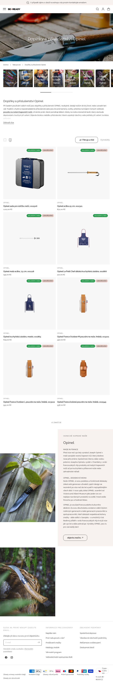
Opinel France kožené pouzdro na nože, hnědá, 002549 (81, 402)
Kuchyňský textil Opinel (56, 79)
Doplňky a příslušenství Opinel (35, 65)
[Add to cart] (29, 196)
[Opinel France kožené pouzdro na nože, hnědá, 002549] (83, 369)
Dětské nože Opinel (102, 79)
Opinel (10, 83)
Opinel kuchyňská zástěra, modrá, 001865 (22, 337)
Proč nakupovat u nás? (55, 638)
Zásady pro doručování (11, 678)
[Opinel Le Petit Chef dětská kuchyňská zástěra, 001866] (83, 238)
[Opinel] (10, 78)
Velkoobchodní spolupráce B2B (59, 657)
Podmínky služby (83, 674)
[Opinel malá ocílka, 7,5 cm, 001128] (29, 238)
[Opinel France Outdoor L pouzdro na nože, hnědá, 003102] (29, 369)
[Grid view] (5, 140)
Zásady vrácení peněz (50, 674)
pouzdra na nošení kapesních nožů (17, 112)
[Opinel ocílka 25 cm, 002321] (83, 173)
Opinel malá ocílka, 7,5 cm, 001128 (18, 271)
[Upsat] (38, 642)
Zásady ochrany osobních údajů (14, 674)
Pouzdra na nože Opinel (41, 79)
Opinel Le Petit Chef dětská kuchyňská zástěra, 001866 (82, 271)
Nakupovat (17, 65)
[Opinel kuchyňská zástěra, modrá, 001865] (29, 303)
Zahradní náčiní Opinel (87, 79)
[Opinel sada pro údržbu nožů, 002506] (29, 173)
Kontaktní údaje (34, 674)
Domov (6, 65)
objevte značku (74, 537)
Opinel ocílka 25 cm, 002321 (69, 206)
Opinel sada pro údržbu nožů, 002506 (20, 206)
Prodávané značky (53, 643)
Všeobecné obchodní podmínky (93, 638)
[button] (4, 9)
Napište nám (51, 633)
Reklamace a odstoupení (90, 643)
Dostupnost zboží (87, 647)
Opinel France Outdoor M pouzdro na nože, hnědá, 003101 (83, 337)
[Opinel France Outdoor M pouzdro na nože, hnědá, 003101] (83, 303)
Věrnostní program (53, 652)
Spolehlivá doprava (88, 633)
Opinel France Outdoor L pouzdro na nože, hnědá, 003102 (29, 402)
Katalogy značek (52, 647)
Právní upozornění (67, 674)
